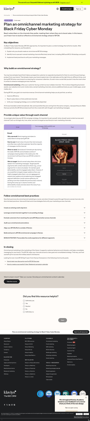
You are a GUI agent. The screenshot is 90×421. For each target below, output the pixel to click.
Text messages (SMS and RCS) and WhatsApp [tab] (45, 127)
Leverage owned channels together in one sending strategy (23, 213)
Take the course (12, 281)
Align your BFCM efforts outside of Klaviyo (18, 228)
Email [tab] (17, 127)
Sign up (78, 9)
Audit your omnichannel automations (16, 223)
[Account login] (58, 9)
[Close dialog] (86, 397)
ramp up (34, 174)
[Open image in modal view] (64, 159)
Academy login (67, 9)
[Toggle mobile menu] (85, 9)
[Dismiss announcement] (82, 2)
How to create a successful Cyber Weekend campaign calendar (27, 264)
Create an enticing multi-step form (15, 208)
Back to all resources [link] (81, 332)
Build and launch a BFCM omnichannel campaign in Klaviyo (23, 233)
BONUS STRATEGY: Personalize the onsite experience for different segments (29, 238)
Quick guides (7, 15)
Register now (64, 2)
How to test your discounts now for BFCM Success (23, 261)
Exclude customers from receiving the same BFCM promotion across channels (30, 218)
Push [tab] (72, 127)
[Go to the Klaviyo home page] (9, 9)
